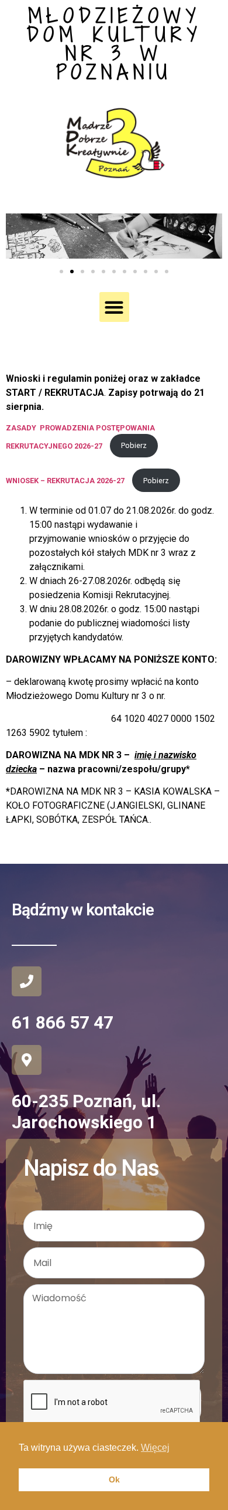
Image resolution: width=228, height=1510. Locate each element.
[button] (17, 238)
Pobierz (134, 445)
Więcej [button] (155, 1448)
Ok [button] (114, 1479)
